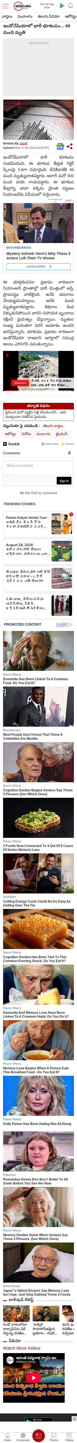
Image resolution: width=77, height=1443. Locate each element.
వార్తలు (7, 16)
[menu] (6, 6)
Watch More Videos (21, 1349)
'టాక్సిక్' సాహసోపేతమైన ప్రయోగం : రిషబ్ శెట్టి (44, 1329)
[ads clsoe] (74, 1419)
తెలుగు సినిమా (49, 16)
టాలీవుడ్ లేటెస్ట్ (21, 1300)
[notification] (70, 5)
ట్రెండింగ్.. (62, 434)
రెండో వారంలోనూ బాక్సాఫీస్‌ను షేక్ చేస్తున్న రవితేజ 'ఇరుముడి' (15, 1329)
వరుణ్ (23, 144)
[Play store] (62, 5)
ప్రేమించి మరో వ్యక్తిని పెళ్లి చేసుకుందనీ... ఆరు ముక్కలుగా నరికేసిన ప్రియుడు (35, 415)
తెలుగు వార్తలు (53, 426)
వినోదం (26, 434)
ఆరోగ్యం (10, 434)
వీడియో (15, 1341)
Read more (20, 383)
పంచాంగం (25, 16)
